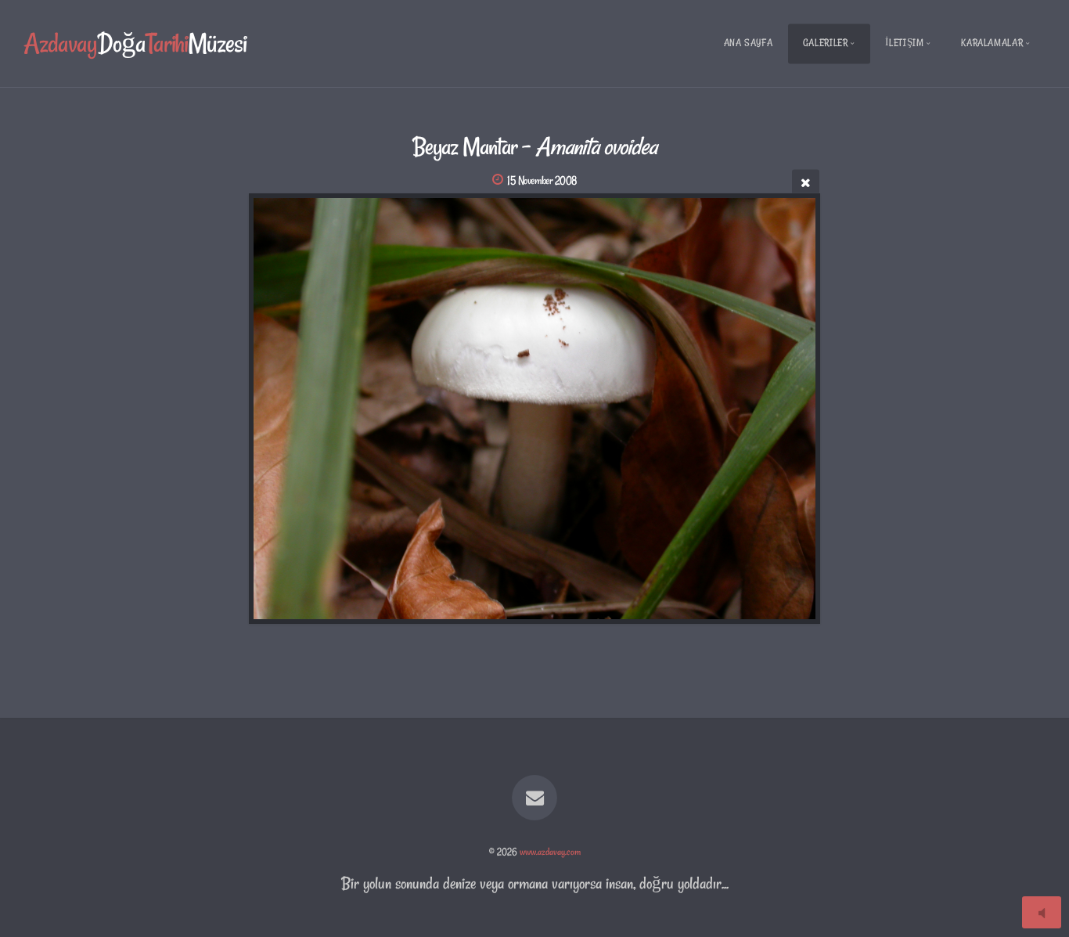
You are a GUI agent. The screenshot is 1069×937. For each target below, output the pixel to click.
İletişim (904, 43)
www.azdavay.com (550, 852)
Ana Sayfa (748, 43)
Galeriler (825, 43)
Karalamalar (992, 43)
